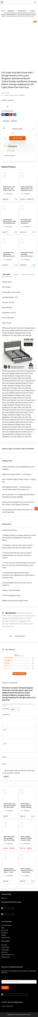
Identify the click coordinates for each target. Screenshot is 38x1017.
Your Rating (5, 708)
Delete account (5, 937)
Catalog (3, 935)
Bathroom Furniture (9, 95)
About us (3, 898)
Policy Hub (4, 945)
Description (6, 274)
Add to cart (17, 138)
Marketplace (11, 11)
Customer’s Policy (6, 925)
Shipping (15, 274)
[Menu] (2, 2)
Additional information (28, 274)
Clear (12, 133)
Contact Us (4, 930)
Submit (5, 987)
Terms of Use (5, 947)
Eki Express (13, 146)
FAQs (2, 928)
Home (2, 11)
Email (4, 764)
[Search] (35, 2)
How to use (4, 952)
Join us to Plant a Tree (7, 954)
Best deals (4, 932)
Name (4, 757)
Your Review (6, 714)
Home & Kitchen (22, 11)
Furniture (32, 11)
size (4, 128)
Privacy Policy (5, 949)
